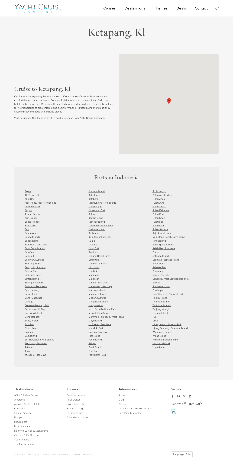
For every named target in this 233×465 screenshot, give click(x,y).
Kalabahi (93, 199)
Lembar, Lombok (97, 263)
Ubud (155, 320)
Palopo (92, 343)
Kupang (92, 244)
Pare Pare (93, 351)
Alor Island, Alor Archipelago (40, 203)
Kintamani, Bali (96, 210)
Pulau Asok (158, 199)
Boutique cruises (76, 395)
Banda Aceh (31, 233)
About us (124, 395)
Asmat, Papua (32, 214)
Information (128, 389)
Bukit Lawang (32, 290)
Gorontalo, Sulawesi (36, 343)
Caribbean (20, 408)
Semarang (158, 271)
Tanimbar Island (161, 301)
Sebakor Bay (159, 267)
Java (27, 351)
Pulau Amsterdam (162, 195)
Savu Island (158, 263)
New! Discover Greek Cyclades (136, 408)
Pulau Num (158, 225)
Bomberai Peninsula (36, 286)
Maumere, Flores (97, 294)
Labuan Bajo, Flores (99, 256)
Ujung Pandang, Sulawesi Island (170, 328)
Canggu (29, 301)
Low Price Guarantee (130, 413)
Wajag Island (159, 336)
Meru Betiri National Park (102, 309)
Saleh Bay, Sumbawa (163, 248)
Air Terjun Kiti (32, 195)
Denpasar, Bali (32, 317)
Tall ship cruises (75, 413)
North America (22, 426)
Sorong (156, 282)
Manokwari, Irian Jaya (100, 286)
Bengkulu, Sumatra (35, 267)
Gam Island (31, 336)
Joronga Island (96, 191)
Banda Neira (31, 241)
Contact (201, 8)
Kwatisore (93, 252)
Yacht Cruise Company (38, 8)
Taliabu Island (159, 298)
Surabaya (157, 290)
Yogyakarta (158, 347)
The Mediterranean (24, 444)
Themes (161, 8)
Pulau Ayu (158, 203)
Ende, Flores (31, 320)
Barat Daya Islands (35, 248)
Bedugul (29, 256)
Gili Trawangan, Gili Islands (39, 339)
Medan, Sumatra (97, 298)
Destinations (135, 8)
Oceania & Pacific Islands (27, 435)
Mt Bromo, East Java (99, 324)
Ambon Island (32, 206)
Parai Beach (94, 347)
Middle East (20, 422)
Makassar (93, 279)
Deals (181, 8)
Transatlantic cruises (77, 417)
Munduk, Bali (95, 328)
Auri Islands (31, 218)
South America (22, 439)
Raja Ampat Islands (162, 233)
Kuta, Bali (93, 248)
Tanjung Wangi (160, 309)
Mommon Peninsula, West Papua (106, 317)
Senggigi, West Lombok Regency (170, 279)
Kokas (91, 214)
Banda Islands (32, 237)
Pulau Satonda (160, 229)
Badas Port (30, 225)
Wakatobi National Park (165, 339)
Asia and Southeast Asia (27, 404)
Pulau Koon (158, 218)
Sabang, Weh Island (163, 244)
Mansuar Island (96, 290)
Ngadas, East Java (98, 332)
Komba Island (95, 218)
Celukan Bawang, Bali (37, 305)
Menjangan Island (98, 301)
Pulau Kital (158, 214)
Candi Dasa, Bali (33, 298)
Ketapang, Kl (95, 206)
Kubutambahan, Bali (99, 237)
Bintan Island (32, 279)
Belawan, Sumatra (34, 260)
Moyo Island (95, 320)
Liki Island (93, 267)
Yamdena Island (161, 343)
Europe (18, 417)
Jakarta (28, 347)
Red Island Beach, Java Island (168, 237)
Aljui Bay (29, 199)
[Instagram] (179, 396)
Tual (154, 317)
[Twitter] (185, 396)
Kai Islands (94, 195)
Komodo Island (96, 222)
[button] (169, 101)
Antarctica (19, 399)
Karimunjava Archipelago (102, 203)
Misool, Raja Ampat (99, 313)
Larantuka (93, 260)
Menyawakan (95, 305)
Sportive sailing (75, 408)
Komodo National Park (100, 225)
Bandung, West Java (36, 244)
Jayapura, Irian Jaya (35, 355)
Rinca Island (159, 241)
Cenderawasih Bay (35, 309)
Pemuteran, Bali (97, 355)
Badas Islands (32, 222)
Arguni (28, 210)
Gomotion (87, 454)
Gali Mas (29, 332)
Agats (28, 191)
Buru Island (31, 294)
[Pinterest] (190, 396)
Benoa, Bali (31, 271)
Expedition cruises (76, 404)
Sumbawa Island (161, 286)
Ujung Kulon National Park (166, 324)
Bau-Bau (29, 252)
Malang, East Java (98, 282)
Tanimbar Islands (161, 305)
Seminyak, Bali (160, 275)
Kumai (91, 241)
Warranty (66, 454)
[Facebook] (173, 396)
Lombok (92, 271)
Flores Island (32, 328)
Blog (121, 399)
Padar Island (95, 339)
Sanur (155, 252)
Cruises (109, 8)
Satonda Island (160, 256)
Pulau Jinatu (159, 206)
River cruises (73, 399)
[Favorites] (217, 9)
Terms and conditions (51, 454)
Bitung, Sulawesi (34, 282)
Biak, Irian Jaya (33, 275)
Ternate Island (160, 313)
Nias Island (94, 336)
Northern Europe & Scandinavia (31, 431)
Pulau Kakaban (160, 210)
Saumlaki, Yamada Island (165, 260)
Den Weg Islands (34, 313)
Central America (23, 413)
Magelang (93, 275)
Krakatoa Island (96, 229)
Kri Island (93, 233)
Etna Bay (29, 324)
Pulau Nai (157, 222)
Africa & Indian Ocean (26, 395)
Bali (27, 229)
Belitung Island (33, 263)
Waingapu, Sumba (162, 332)
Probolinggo (159, 191)
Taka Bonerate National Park (167, 294)
